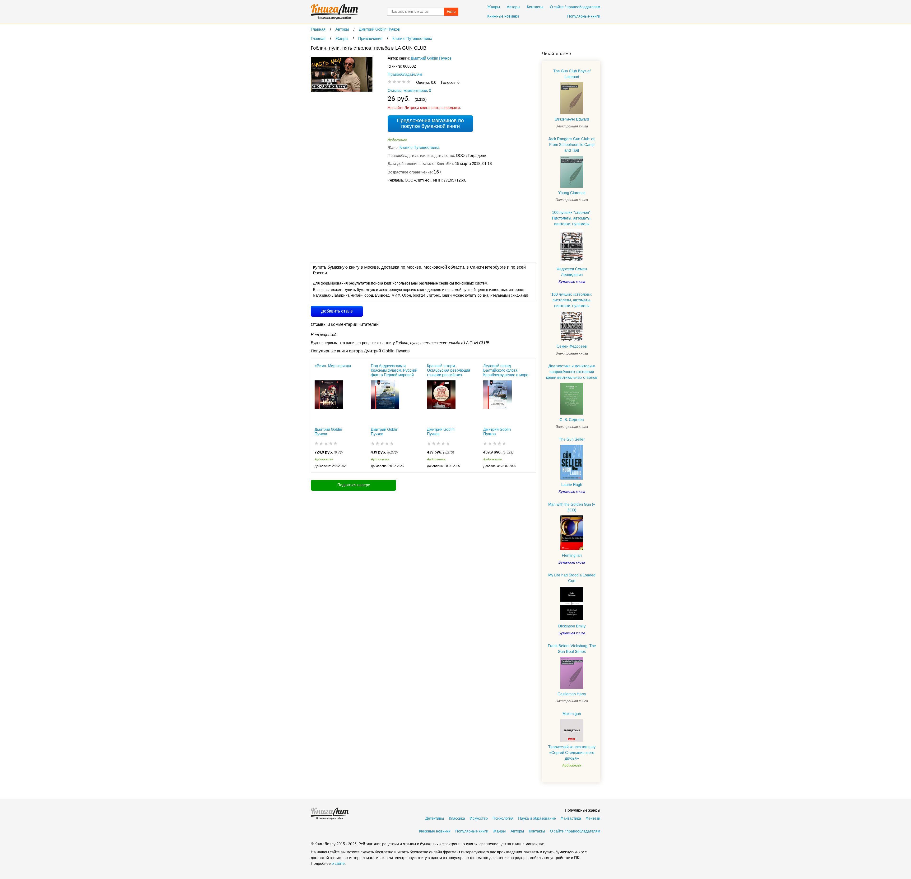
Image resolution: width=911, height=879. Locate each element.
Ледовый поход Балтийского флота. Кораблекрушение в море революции (505, 370)
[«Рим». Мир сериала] (329, 401)
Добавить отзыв (337, 311)
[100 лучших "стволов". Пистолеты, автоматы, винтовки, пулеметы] (571, 246)
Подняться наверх (353, 485)
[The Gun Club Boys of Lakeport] (571, 98)
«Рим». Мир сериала (333, 366)
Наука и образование (537, 818)
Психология (503, 818)
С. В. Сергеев (572, 420)
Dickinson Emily (572, 626)
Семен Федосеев (572, 346)
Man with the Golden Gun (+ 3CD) (571, 507)
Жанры (493, 7)
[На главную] (334, 11)
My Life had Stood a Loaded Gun (571, 578)
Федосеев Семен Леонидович (572, 272)
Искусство (479, 818)
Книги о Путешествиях (419, 147)
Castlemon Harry (572, 694)
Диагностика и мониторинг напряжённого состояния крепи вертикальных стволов (571, 371)
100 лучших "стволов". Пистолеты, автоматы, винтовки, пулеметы (571, 218)
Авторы (513, 7)
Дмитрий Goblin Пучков (431, 58)
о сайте (338, 863)
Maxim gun (571, 714)
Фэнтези (593, 818)
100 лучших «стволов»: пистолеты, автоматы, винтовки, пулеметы (571, 300)
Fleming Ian (572, 555)
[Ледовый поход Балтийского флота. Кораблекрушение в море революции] (497, 401)
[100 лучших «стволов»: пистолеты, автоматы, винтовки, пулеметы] (571, 326)
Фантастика (571, 818)
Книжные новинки (503, 16)
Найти (451, 12)
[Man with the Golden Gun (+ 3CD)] (571, 532)
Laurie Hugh (571, 485)
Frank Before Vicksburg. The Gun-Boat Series (572, 649)
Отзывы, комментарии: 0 (409, 91)
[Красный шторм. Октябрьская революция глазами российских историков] (441, 401)
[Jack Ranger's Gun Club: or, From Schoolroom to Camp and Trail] (571, 172)
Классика (457, 818)
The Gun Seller (572, 439)
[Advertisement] (397, 222)
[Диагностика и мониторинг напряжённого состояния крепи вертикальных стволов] (571, 399)
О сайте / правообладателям (575, 7)
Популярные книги (583, 16)
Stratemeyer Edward (572, 119)
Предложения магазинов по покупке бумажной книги (430, 123)
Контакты (535, 7)
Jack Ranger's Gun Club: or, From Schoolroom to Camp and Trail (571, 144)
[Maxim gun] (571, 730)
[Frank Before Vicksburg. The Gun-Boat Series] (571, 673)
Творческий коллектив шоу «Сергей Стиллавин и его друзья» (571, 752)
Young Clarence (572, 193)
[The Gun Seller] (571, 462)
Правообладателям (405, 74)
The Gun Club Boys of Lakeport (571, 74)
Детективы (434, 818)
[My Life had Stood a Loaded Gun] (571, 603)
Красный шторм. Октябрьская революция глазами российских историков (448, 370)
